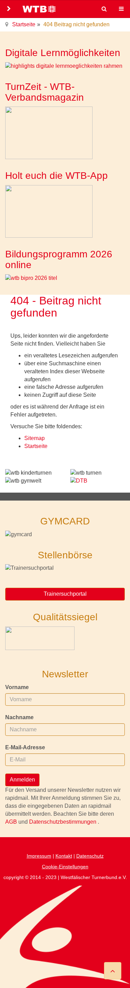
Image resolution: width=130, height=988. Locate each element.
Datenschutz (90, 856)
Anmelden (22, 780)
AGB (11, 822)
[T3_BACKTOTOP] (112, 970)
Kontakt (63, 856)
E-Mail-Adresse (25, 747)
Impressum (39, 856)
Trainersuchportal (65, 594)
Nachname (19, 717)
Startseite (23, 24)
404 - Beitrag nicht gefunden (55, 306)
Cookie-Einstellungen (65, 866)
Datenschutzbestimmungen (63, 822)
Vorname (17, 687)
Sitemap (34, 438)
